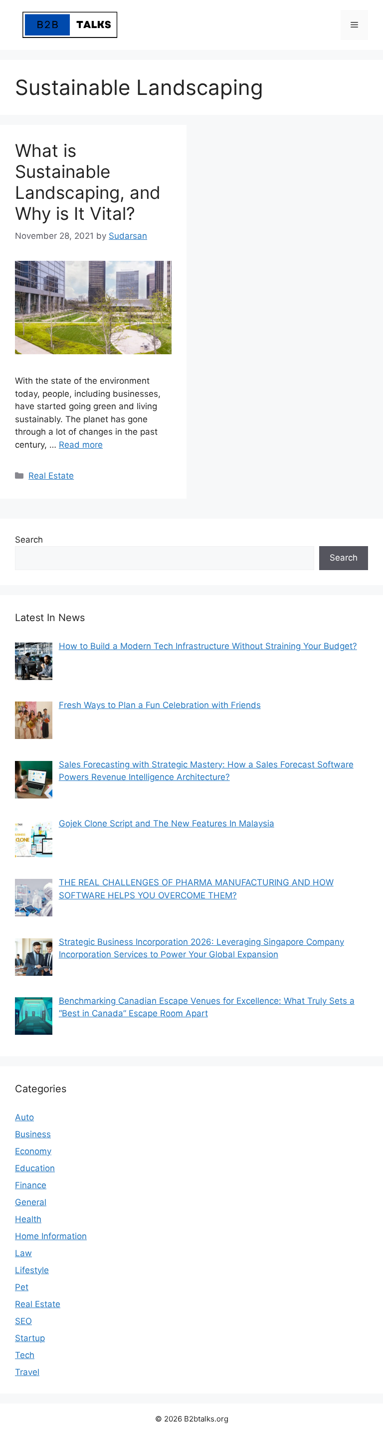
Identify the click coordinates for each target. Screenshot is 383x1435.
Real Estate (51, 476)
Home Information (51, 1236)
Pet (21, 1287)
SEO (23, 1321)
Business (33, 1134)
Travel (27, 1372)
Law (23, 1253)
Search (29, 540)
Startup (30, 1338)
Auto (24, 1117)
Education (35, 1168)
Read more (81, 445)
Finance (30, 1185)
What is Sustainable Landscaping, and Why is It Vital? (88, 182)
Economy (33, 1151)
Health (28, 1219)
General (30, 1202)
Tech (24, 1355)
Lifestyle (32, 1270)
